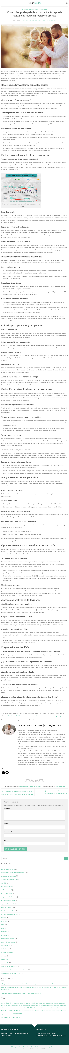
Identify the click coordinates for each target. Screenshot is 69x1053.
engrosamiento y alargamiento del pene (57, 1005)
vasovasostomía (10, 1017)
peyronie (4, 931)
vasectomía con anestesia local (29, 1014)
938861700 (62, 1035)
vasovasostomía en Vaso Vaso (10, 973)
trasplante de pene (7, 952)
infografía (4, 921)
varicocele (4, 959)
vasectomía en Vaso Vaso (9, 966)
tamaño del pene (51, 1010)
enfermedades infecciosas (19, 1005)
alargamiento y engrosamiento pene (47, 1003)
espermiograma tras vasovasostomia (19, 1007)
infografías (37, 1010)
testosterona (5, 949)
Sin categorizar (5, 945)
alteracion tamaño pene (8, 876)
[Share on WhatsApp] (26, 780)
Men (2, 924)
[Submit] (66, 858)
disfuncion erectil (6, 886)
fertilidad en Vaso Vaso (8, 911)
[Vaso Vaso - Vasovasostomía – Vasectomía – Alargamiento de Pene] (34, 3)
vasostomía (53, 1014)
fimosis (3, 918)
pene (2, 928)
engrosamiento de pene (8, 897)
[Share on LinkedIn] (42, 780)
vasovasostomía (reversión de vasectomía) (34, 9)
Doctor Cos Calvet (9, 1005)
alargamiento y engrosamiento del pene (27, 1003)
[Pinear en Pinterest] (39, 780)
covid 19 (4, 883)
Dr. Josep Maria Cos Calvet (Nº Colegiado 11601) (42, 20)
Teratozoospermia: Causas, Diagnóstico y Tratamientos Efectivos (21, 993)
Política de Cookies (34, 1047)
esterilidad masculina (38, 1007)
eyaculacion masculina (48, 1007)
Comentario (7, 808)
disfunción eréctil (6, 890)
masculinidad (42, 1010)
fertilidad (17, 1010)
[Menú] (2, 3)
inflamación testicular (29, 1010)
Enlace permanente (60, 786)
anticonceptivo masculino (9, 879)
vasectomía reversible (43, 1014)
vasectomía (4, 963)
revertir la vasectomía (8, 942)
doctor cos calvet (6, 893)
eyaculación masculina (8, 904)
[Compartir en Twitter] (32, 780)
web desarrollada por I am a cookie (49, 1047)
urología (3, 956)
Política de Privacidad (23, 1047)
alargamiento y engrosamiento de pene (13, 872)
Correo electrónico (9, 832)
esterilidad (30, 1007)
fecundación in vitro (7, 1010)
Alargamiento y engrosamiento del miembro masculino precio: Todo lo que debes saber (27, 984)
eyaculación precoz (7, 907)
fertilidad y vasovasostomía (9, 914)
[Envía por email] (36, 780)
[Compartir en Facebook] (29, 780)
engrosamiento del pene (30, 1005)
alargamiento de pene (8, 869)
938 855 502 (47, 1035)
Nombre (6, 823)
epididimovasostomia (8, 900)
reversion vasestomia (7, 938)
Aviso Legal (14, 1047)
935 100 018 (7, 1035)
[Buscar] (67, 3)
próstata (4, 935)
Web (5, 840)
